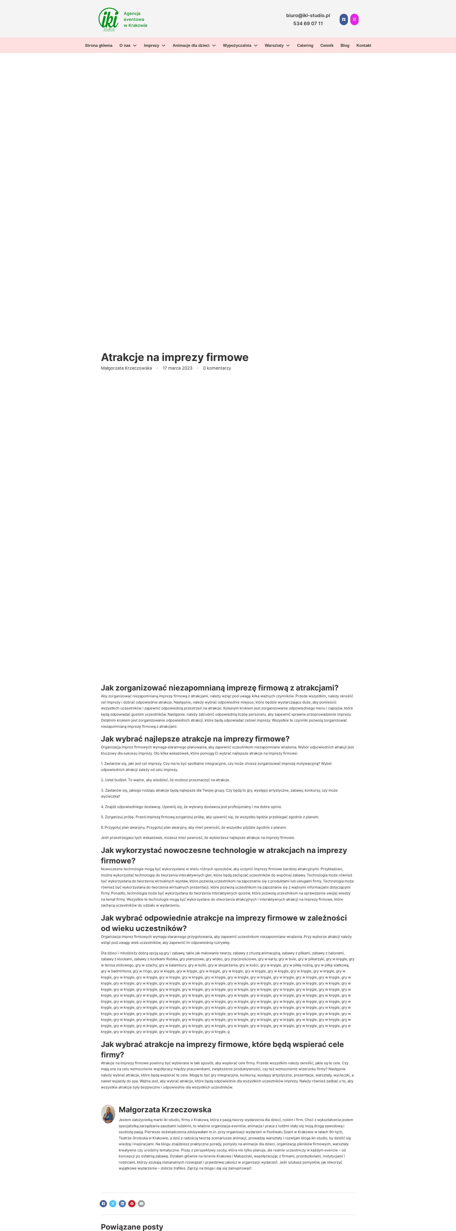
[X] (112, 1203)
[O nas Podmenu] (135, 45)
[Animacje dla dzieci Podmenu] (214, 45)
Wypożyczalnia (237, 45)
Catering (305, 45)
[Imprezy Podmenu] (164, 45)
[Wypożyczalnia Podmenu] (256, 45)
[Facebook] (103, 1203)
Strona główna (98, 45)
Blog (345, 45)
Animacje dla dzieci (191, 45)
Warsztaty (274, 45)
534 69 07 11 (308, 23)
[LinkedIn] (122, 1203)
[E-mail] (141, 1203)
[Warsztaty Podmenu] (288, 45)
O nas (124, 45)
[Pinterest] (131, 1203)
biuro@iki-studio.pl (308, 15)
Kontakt (363, 45)
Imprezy (151, 45)
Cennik (326, 45)
